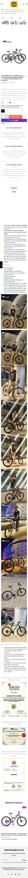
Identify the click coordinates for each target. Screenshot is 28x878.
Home (2, 9)
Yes (7, 111)
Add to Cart (15, 116)
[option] (5, 22)
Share (1, 265)
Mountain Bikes (10, 123)
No (3, 111)
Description (14, 188)
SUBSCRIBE (24, 860)
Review (14, 192)
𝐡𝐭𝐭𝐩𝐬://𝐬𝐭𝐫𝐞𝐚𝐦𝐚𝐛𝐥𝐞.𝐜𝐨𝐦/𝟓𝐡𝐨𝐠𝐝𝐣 (19, 225)
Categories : (3, 123)
